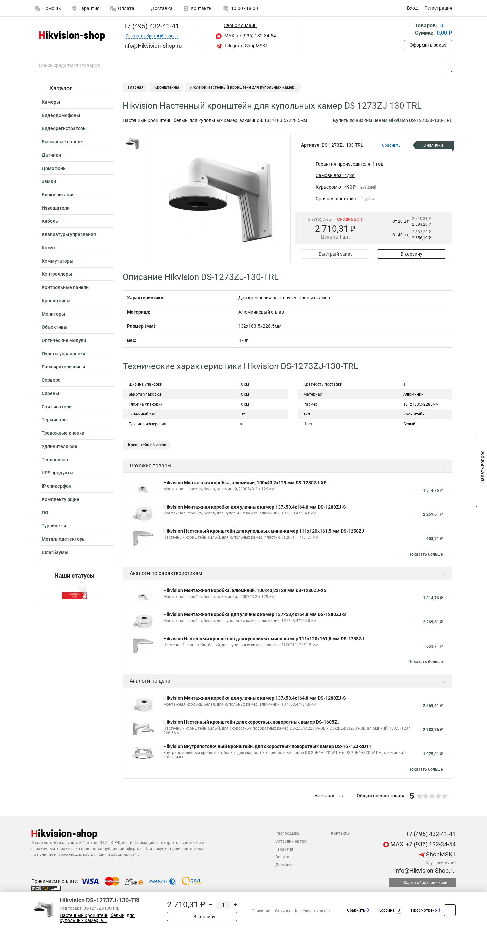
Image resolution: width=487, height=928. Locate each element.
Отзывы (282, 911)
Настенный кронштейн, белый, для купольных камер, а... (97, 918)
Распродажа (287, 833)
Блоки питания (58, 194)
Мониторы (53, 314)
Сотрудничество (290, 841)
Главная (136, 87)
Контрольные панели (65, 287)
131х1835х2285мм (421, 404)
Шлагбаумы (55, 552)
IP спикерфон (56, 486)
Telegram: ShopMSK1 (245, 45)
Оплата (126, 8)
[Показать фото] (132, 143)
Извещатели (56, 208)
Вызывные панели (62, 141)
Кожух (49, 247)
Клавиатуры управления (69, 234)
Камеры (51, 102)
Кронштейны (56, 300)
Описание (261, 911)
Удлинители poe (59, 446)
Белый (409, 424)
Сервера (51, 380)
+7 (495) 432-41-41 (150, 26)
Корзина (386, 910)
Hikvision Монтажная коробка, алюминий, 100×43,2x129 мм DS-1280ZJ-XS (245, 482)
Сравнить (356, 910)
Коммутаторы (57, 261)
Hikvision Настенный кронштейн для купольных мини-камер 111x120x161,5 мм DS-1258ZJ (263, 531)
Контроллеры (57, 274)
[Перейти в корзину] (408, 30)
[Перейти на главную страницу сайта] (72, 36)
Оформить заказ (428, 45)
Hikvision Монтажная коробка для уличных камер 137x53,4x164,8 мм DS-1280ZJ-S (254, 507)
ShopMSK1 (440, 854)
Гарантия (89, 8)
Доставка (161, 8)
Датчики (51, 155)
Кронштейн (414, 414)
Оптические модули (64, 340)
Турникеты (54, 525)
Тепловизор (55, 459)
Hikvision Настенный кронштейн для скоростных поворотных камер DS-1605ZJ (251, 722)
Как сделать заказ (312, 911)
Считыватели (57, 406)
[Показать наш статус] (74, 592)
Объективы (54, 327)
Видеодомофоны (61, 115)
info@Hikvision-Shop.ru (424, 870)
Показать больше (425, 554)
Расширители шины (63, 366)
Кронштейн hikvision (147, 445)
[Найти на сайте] (446, 65)
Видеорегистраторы (64, 128)
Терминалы (55, 419)
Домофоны (54, 168)
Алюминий (413, 394)
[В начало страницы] (450, 910)
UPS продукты (57, 472)
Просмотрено (424, 910)
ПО (45, 512)
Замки (49, 181)
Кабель (50, 221)
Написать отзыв (329, 796)
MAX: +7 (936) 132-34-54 (249, 35)
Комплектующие (60, 499)
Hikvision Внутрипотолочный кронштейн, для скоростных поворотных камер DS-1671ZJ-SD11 (267, 746)
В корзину (411, 254)
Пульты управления (63, 353)
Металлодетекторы (64, 539)
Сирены (50, 393)
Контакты (202, 8)
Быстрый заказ (335, 254)
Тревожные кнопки (63, 433)
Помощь (51, 8)
